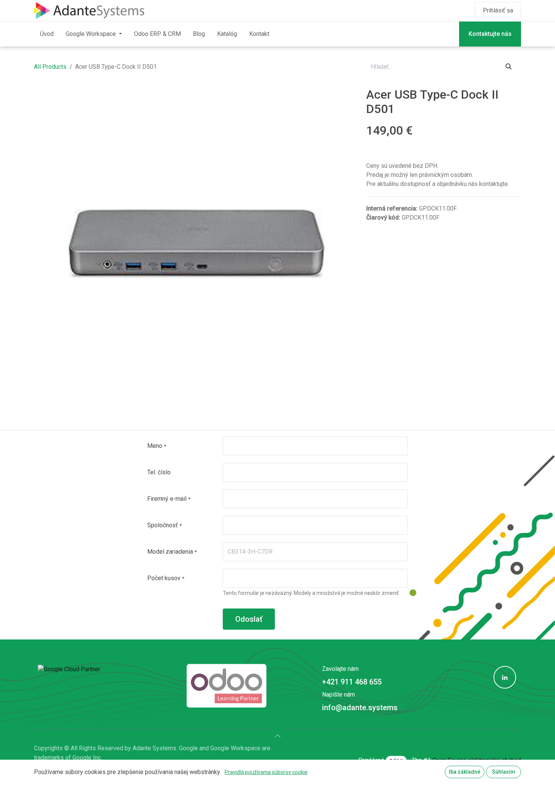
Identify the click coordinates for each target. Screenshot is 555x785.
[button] (277, 736)
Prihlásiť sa (498, 10)
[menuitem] (47, 34)
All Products (50, 66)
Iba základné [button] (464, 772)
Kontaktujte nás (490, 33)
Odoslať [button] (248, 619)
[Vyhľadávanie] (508, 67)
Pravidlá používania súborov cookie (266, 772)
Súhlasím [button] (503, 772)
